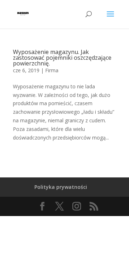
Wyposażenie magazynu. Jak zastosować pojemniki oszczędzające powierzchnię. (62, 57)
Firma (51, 70)
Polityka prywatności (60, 186)
